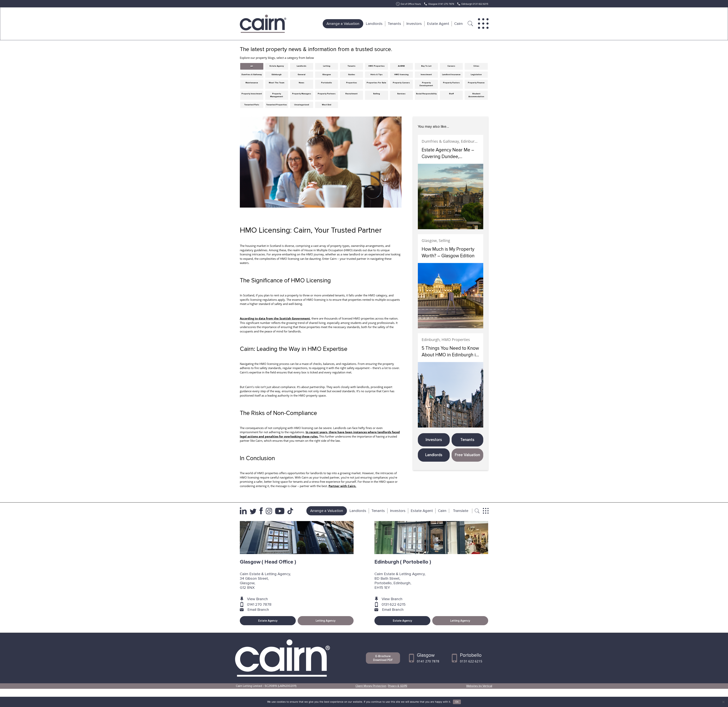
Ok (457, 701)
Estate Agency (268, 620)
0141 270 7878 (259, 604)
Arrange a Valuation (342, 23)
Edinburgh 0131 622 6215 (474, 3)
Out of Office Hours (411, 3)
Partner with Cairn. (342, 486)
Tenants (394, 23)
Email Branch (258, 609)
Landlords (374, 23)
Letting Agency (326, 620)
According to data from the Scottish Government (275, 318)
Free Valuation (467, 455)
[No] (723, 702)
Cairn (458, 23)
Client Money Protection (370, 686)
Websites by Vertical (479, 686)
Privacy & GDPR (397, 686)
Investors (414, 23)
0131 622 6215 (394, 604)
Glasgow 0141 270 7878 (441, 3)
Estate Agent (438, 23)
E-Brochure (383, 658)
